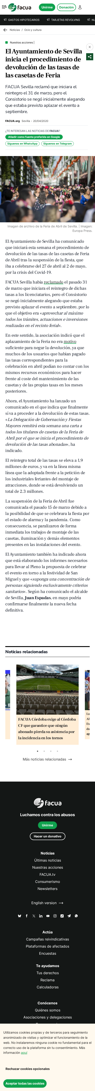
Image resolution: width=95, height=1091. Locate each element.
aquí (24, 1052)
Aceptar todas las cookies (25, 1083)
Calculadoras (48, 987)
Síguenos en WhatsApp (22, 143)
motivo (70, 341)
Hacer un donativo (47, 836)
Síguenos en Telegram (57, 143)
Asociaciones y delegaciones (47, 1017)
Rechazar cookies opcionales (28, 1069)
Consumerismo (47, 882)
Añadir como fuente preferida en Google (34, 137)
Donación (66, 7)
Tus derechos (47, 973)
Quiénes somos (47, 1010)
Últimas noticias (47, 860)
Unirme (47, 7)
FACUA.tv (47, 874)
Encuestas (47, 953)
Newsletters (47, 889)
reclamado (53, 282)
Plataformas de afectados (47, 946)
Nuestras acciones (47, 867)
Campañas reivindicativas (47, 939)
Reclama (47, 980)
